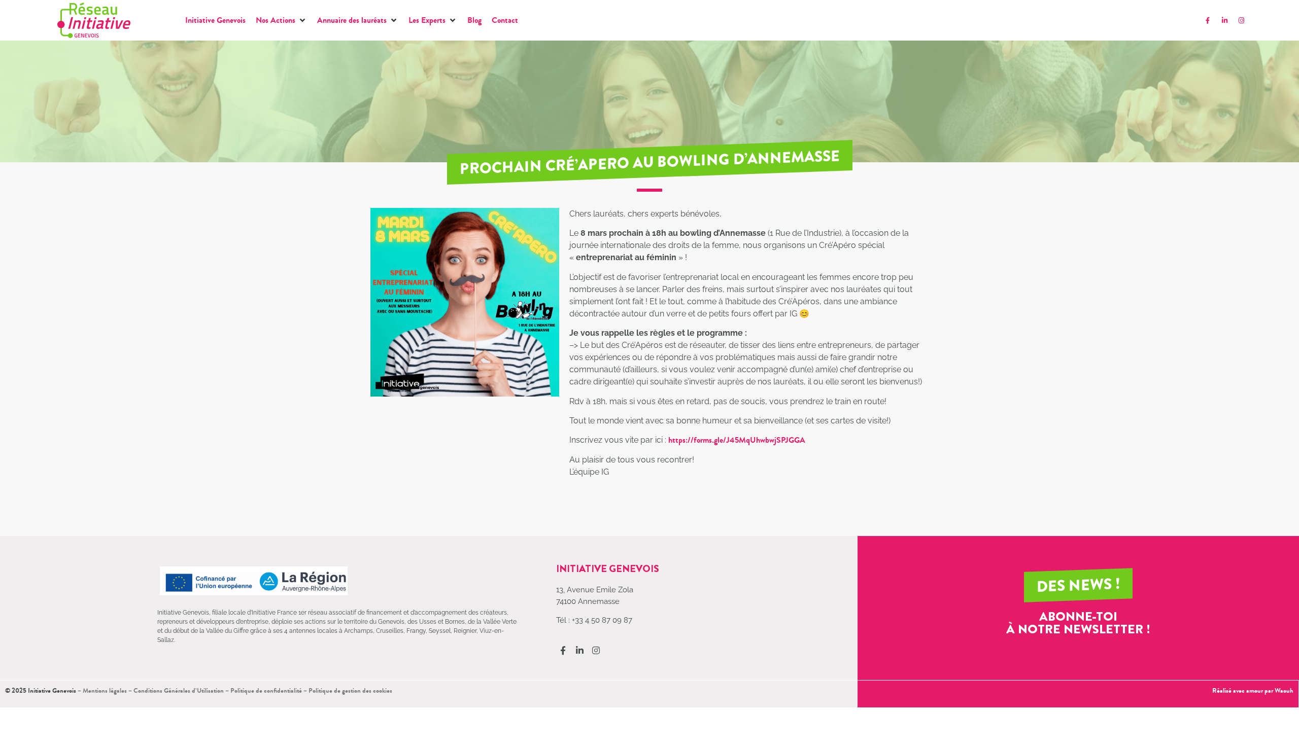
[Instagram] (1241, 20)
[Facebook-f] (1207, 20)
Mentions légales (105, 690)
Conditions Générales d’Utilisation (178, 690)
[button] (281, 20)
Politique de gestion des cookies (350, 690)
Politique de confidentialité (266, 690)
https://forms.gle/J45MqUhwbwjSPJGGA (737, 440)
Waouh (1284, 690)
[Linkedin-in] (1224, 20)
